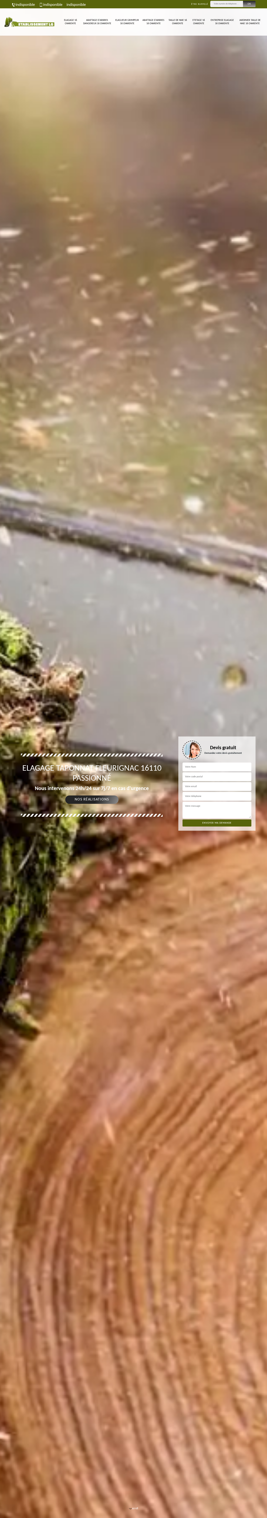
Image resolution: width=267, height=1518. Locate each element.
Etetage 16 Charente (199, 22)
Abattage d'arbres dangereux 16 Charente (97, 22)
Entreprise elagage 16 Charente (222, 22)
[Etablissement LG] (29, 22)
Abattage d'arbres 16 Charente (153, 22)
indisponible (25, 5)
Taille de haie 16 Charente (178, 22)
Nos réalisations (92, 800)
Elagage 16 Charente (70, 22)
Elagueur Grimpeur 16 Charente (127, 22)
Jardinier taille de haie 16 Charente (250, 22)
